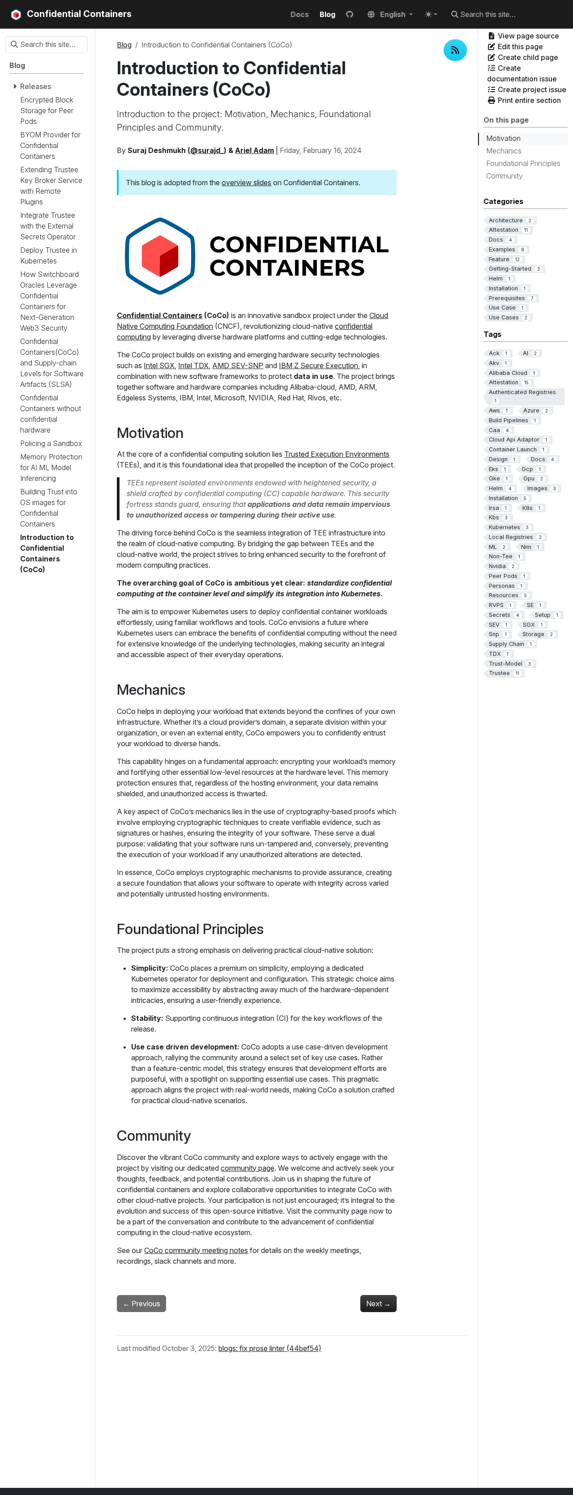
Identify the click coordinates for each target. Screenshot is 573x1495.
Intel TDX (193, 365)
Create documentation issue (522, 73)
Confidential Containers (159, 315)
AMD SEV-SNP (237, 365)
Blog (124, 44)
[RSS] (455, 50)
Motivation (503, 138)
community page (247, 1168)
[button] (390, 14)
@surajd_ (207, 150)
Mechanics (504, 150)
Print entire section (528, 100)
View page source (527, 35)
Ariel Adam (254, 150)
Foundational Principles (523, 163)
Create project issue (531, 89)
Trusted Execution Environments (336, 454)
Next (378, 1303)
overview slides (246, 182)
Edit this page (519, 46)
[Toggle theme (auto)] (431, 14)
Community (504, 175)
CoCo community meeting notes (196, 1250)
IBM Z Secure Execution (318, 365)
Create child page (527, 57)
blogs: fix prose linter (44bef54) (269, 1348)
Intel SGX (159, 365)
